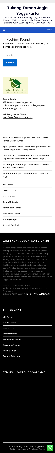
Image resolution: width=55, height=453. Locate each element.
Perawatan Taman (11, 213)
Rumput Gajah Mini (11, 225)
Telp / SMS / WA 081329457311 (17, 117)
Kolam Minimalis (10, 202)
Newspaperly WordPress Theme (31, 449)
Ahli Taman (8, 184)
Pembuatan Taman (12, 207)
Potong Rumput (10, 219)
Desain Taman (9, 190)
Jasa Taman (9, 196)
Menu (49, 29)
